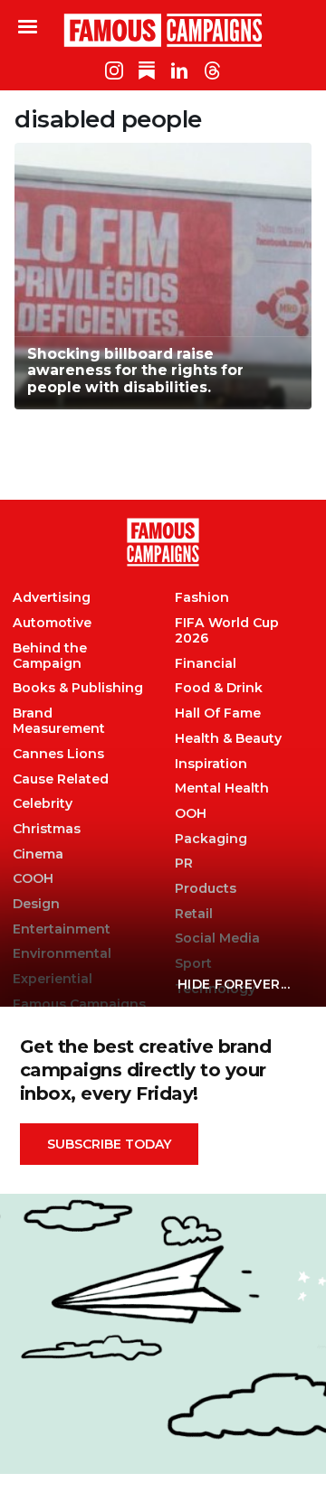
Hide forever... (234, 984)
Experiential (52, 979)
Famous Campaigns (163, 30)
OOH (190, 813)
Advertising (52, 597)
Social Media (217, 938)
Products (205, 888)
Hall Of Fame (218, 713)
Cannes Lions (58, 754)
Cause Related (61, 779)
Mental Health (222, 788)
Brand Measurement (59, 721)
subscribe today (109, 1144)
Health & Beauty (228, 738)
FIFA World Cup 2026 (227, 630)
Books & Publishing (78, 688)
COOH (33, 879)
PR (184, 863)
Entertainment (61, 929)
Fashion (202, 597)
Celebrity (42, 804)
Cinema (38, 854)
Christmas (47, 829)
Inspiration (211, 764)
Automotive (52, 623)
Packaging (211, 839)
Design (36, 904)
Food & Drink (219, 688)
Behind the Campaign (50, 656)
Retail (194, 914)
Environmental (62, 954)
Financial (205, 663)
